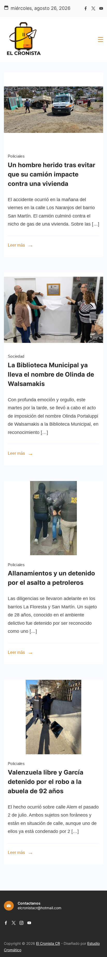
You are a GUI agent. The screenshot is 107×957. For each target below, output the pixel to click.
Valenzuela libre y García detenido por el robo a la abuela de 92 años (45, 782)
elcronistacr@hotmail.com (39, 908)
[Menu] (100, 39)
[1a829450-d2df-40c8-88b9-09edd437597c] (53, 752)
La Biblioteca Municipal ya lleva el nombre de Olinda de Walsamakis (51, 374)
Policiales (16, 156)
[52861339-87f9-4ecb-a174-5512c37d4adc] (53, 553)
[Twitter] (93, 8)
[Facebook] (86, 8)
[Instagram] (21, 923)
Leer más (16, 245)
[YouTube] (101, 8)
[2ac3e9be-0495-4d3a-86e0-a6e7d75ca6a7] (53, 145)
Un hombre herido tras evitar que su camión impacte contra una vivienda (51, 174)
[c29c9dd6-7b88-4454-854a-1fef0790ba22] (53, 345)
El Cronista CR (48, 943)
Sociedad (16, 356)
